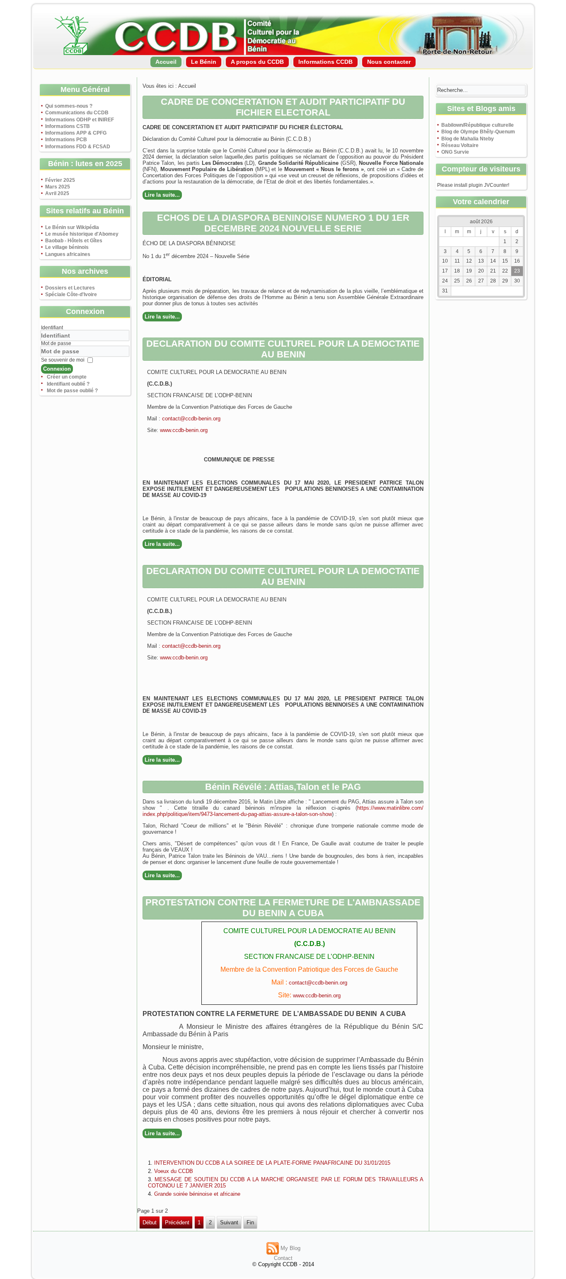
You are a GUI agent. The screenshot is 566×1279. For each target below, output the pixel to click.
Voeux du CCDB (173, 1171)
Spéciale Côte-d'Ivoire (71, 294)
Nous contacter (389, 61)
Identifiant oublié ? (68, 384)
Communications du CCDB (77, 113)
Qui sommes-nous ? (68, 106)
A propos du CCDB (257, 61)
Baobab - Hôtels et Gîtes (73, 241)
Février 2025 (60, 180)
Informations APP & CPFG (75, 133)
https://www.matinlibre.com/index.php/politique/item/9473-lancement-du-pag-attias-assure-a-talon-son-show (283, 811)
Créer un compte (67, 377)
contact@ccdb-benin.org (191, 418)
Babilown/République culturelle (477, 125)
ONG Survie (455, 152)
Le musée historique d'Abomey (82, 234)
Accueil (166, 61)
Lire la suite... (162, 195)
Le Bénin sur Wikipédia (72, 227)
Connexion (57, 369)
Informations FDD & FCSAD (77, 147)
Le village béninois (67, 247)
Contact (283, 1258)
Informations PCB (66, 139)
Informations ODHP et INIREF (79, 120)
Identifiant (52, 328)
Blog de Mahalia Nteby (467, 139)
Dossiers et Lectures (70, 288)
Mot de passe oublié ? (72, 390)
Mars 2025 (57, 187)
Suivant (229, 1222)
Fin (250, 1222)
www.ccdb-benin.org (184, 430)
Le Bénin (203, 61)
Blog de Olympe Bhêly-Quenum (478, 132)
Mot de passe (56, 343)
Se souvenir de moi (63, 360)
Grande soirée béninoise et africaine (197, 1194)
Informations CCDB (325, 61)
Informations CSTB (67, 126)
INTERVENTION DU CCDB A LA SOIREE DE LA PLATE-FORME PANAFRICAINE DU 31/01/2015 (272, 1163)
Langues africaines (67, 254)
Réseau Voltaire (460, 145)
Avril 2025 (57, 193)
